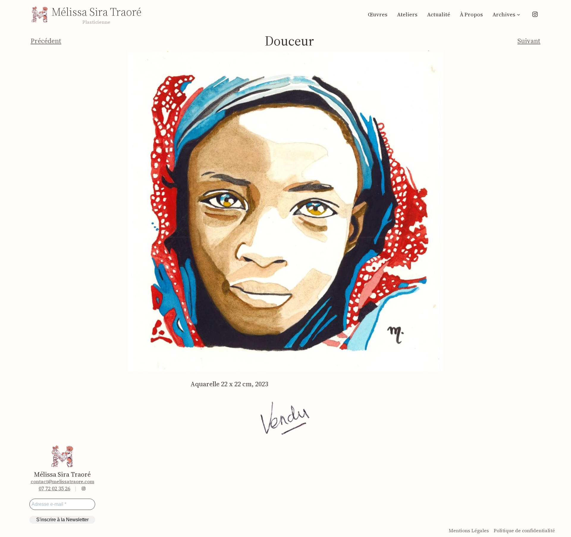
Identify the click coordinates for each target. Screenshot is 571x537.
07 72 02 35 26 (54, 488)
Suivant (528, 40)
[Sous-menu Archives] (518, 14)
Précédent (46, 40)
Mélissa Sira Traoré (96, 11)
